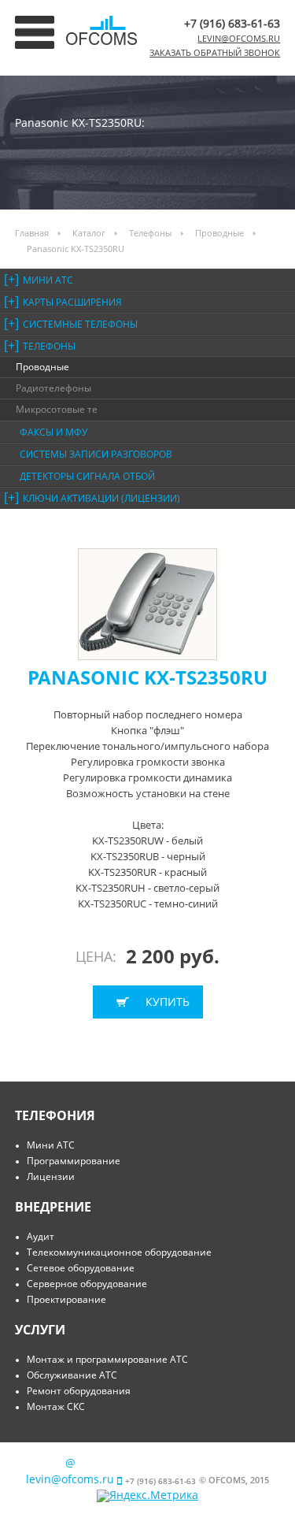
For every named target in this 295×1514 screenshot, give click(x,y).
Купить (168, 1001)
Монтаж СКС (56, 1406)
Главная (32, 233)
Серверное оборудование (87, 1283)
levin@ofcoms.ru (238, 38)
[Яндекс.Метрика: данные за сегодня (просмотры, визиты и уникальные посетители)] (147, 1496)
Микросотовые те (57, 409)
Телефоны (150, 233)
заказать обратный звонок (214, 52)
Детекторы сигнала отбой (87, 476)
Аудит (40, 1236)
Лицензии (51, 1176)
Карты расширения (72, 302)
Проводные (219, 233)
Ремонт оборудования (79, 1390)
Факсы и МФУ (53, 432)
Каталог (88, 233)
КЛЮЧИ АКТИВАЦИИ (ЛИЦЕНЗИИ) (101, 498)
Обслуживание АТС (72, 1375)
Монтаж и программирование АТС (107, 1359)
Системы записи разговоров (96, 454)
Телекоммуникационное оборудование (119, 1252)
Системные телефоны (80, 324)
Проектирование (66, 1299)
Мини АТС (48, 280)
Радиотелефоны (53, 388)
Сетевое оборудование (81, 1268)
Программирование (73, 1160)
